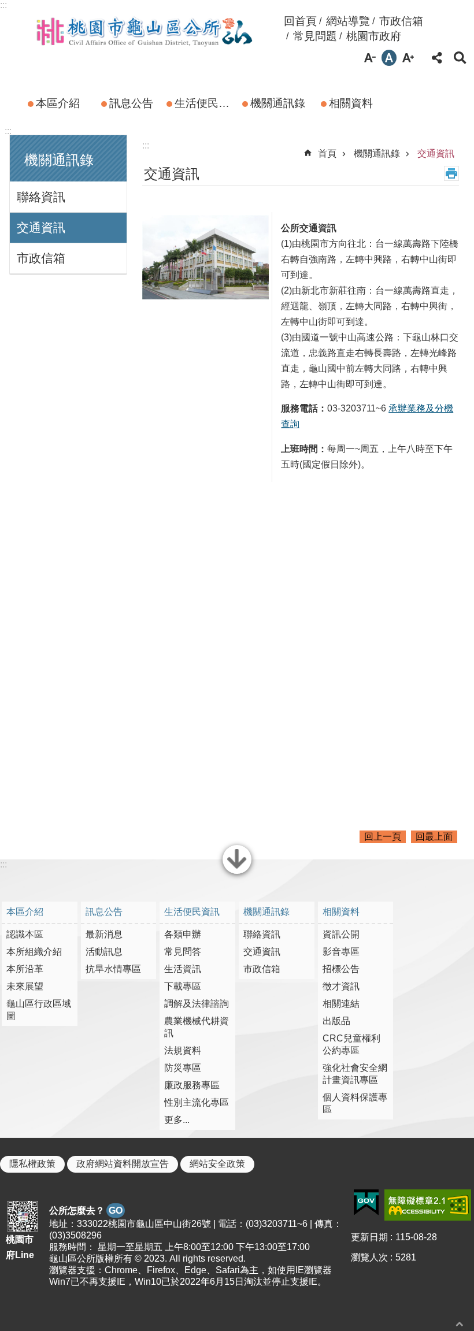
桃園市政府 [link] (373, 36)
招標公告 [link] (341, 969)
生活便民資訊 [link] (206, 103)
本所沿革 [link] (24, 969)
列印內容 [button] (451, 173)
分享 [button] (437, 58)
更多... (177, 1120)
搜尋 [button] (460, 58)
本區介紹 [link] (58, 103)
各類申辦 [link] (182, 934)
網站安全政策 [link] (217, 1164)
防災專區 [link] (182, 1068)
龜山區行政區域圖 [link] (38, 1010)
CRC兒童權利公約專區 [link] (351, 1044)
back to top (459, 1324)
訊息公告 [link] (131, 103)
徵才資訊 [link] (341, 986)
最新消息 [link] (104, 934)
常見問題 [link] (315, 36)
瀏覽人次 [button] (369, 1257)
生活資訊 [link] (182, 969)
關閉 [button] (237, 873)
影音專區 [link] (341, 951)
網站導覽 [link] (348, 21)
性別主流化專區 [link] (196, 1102)
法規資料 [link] (182, 1050)
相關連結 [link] (341, 1004)
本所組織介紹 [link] (34, 951)
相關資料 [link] (351, 103)
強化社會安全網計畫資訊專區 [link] (355, 1074)
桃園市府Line (20, 1247)
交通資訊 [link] (41, 227)
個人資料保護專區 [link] (355, 1103)
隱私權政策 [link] (32, 1164)
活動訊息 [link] (104, 951)
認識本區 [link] (24, 934)
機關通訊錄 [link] (277, 103)
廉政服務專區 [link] (192, 1085)
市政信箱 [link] (401, 21)
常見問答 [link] (182, 951)
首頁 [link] (327, 153)
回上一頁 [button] (382, 836)
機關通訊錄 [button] (59, 160)
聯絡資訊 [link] (41, 196)
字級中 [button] (389, 58)
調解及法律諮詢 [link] (196, 1004)
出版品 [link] (336, 1021)
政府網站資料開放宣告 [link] (122, 1164)
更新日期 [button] (369, 1237)
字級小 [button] (370, 58)
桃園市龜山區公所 (144, 30)
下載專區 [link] (182, 986)
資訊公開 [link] (341, 934)
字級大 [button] (408, 58)
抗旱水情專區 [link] (113, 969)
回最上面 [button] (434, 836)
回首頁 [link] (300, 21)
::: (3, 5)
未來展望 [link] (24, 986)
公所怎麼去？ (86, 1210)
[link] (366, 1202)
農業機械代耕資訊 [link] (196, 1027)
